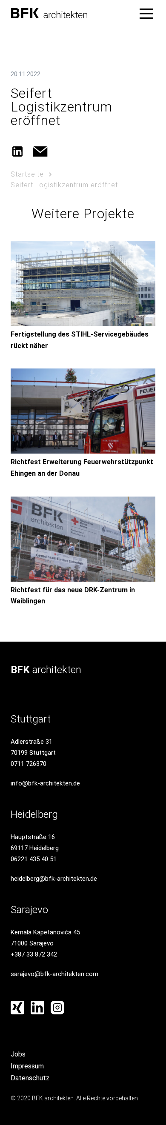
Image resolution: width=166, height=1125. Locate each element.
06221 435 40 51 (34, 859)
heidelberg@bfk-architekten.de (54, 878)
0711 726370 (28, 764)
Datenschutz (30, 1078)
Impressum (27, 1066)
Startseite (27, 174)
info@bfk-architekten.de (45, 783)
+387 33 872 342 (34, 954)
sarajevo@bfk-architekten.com (54, 974)
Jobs (18, 1054)
